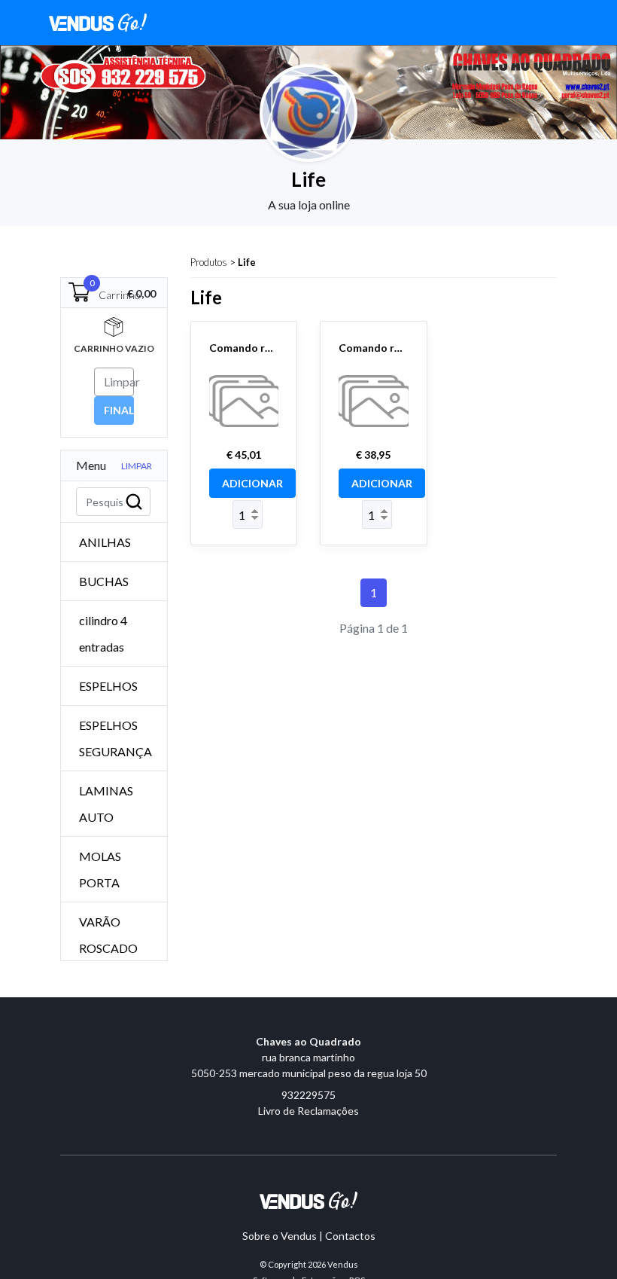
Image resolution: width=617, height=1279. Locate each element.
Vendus (342, 1264)
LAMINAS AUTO (106, 803)
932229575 (308, 1094)
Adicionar (252, 483)
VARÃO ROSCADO (108, 934)
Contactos (350, 1235)
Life (247, 262)
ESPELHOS (108, 686)
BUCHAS (104, 581)
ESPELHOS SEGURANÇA (115, 738)
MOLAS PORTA (100, 869)
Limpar (136, 466)
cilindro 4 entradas (103, 633)
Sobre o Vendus (279, 1235)
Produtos (208, 262)
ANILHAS (105, 542)
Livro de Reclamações (308, 1110)
